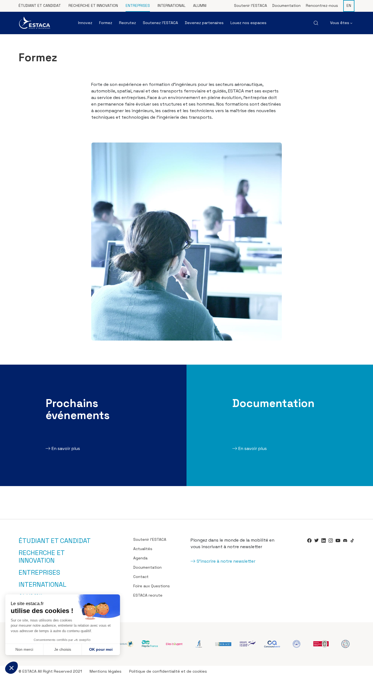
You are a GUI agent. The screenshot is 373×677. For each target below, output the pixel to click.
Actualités (142, 548)
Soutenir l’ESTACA (250, 5)
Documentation (286, 5)
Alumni (199, 5)
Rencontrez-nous (322, 5)
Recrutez (127, 22)
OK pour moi (101, 649)
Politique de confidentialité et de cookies (168, 671)
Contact (141, 576)
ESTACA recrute (147, 595)
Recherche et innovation (93, 5)
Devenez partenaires (204, 22)
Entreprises (138, 5)
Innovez (85, 22)
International (171, 5)
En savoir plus (66, 448)
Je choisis (62, 649)
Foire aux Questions (151, 585)
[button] (11, 667)
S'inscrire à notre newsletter (226, 561)
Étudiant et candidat (40, 5)
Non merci (24, 649)
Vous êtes (340, 22)
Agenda (140, 558)
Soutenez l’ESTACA (160, 22)
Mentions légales (106, 671)
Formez (105, 22)
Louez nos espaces (248, 22)
